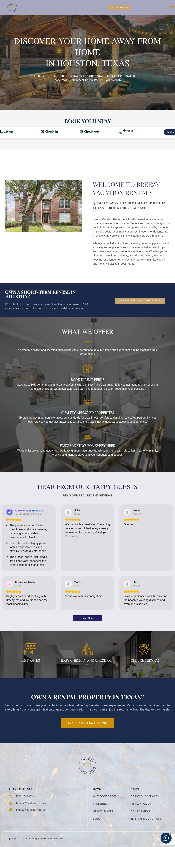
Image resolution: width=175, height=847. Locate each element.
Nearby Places (103, 811)
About (135, 789)
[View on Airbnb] (68, 512)
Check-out (91, 131)
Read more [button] (71, 536)
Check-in (51, 131)
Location (6, 131)
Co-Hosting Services (145, 796)
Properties (100, 804)
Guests (128, 130)
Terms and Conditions (146, 819)
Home (97, 789)
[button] (166, 838)
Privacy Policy (141, 804)
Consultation (140, 811)
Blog (96, 819)
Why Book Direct (104, 796)
